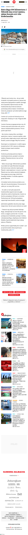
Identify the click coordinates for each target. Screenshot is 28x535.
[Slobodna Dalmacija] (14, 1)
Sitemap (16, 519)
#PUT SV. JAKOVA (8, 292)
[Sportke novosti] (18, 484)
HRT (8, 113)
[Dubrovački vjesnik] (14, 503)
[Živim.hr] (18, 487)
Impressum (19, 516)
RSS (11, 519)
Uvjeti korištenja (13, 513)
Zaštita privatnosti (9, 516)
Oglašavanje (11, 518)
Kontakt (4, 518)
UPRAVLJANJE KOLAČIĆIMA (14, 524)
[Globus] (11, 487)
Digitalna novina (20, 518)
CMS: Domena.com (18, 529)
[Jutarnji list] (14, 480)
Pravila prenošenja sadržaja (13, 514)
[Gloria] (12, 490)
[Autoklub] (14, 497)
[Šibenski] (19, 507)
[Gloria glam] (16, 490)
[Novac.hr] (9, 500)
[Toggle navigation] (2, 2)
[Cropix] (19, 500)
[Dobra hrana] (11, 494)
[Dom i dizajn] (19, 494)
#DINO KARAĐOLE (20, 292)
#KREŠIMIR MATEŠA (14, 295)
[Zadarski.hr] (9, 507)
